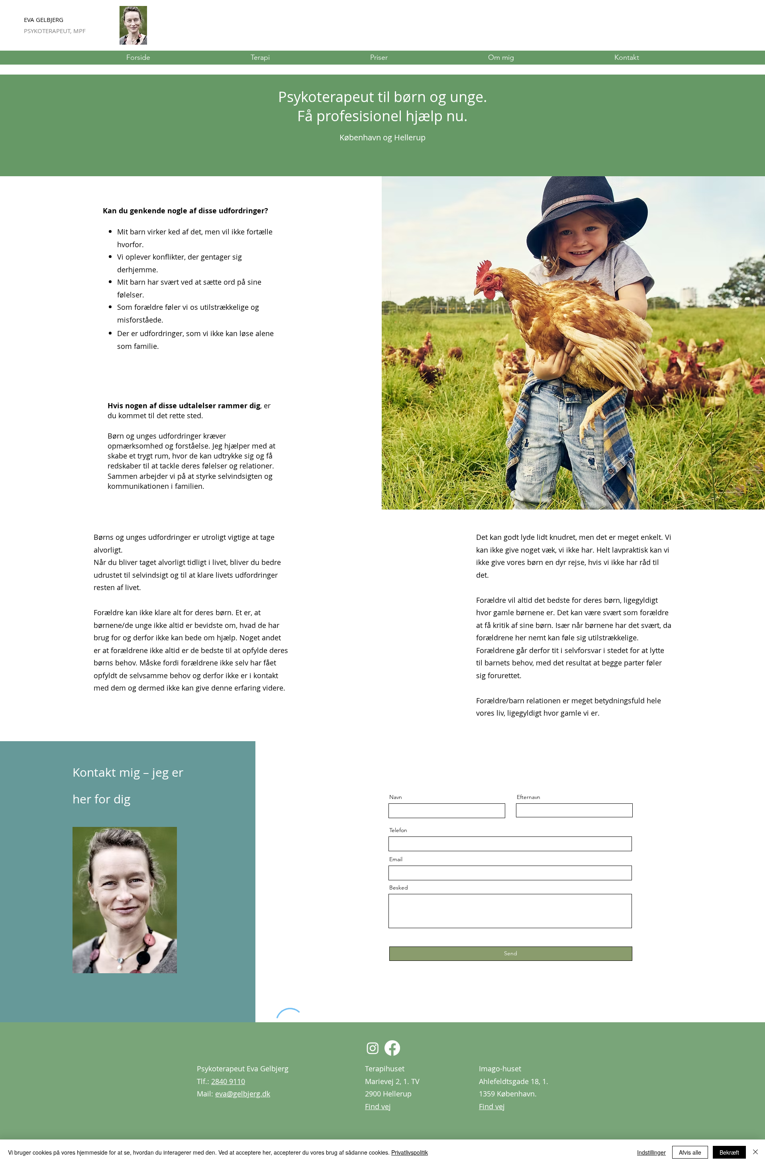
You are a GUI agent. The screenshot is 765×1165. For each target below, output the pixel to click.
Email (395, 859)
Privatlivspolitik (409, 1152)
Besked (398, 887)
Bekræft (729, 1152)
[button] (260, 58)
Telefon (398, 830)
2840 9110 (228, 1081)
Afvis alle (690, 1152)
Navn (395, 797)
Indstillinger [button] (651, 1152)
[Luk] (755, 1152)
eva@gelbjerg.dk (242, 1093)
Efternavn (528, 797)
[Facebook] (392, 1048)
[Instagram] (373, 1048)
